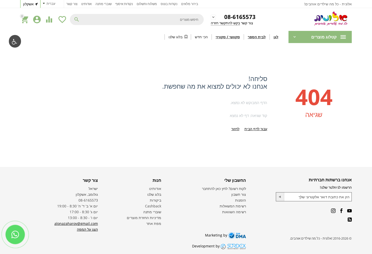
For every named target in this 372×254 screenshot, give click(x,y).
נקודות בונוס (169, 4)
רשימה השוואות (234, 211)
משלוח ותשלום (147, 4)
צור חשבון (238, 194)
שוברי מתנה (103, 4)
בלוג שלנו (175, 36)
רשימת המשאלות (233, 206)
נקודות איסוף (124, 4)
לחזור (235, 128)
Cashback (153, 206)
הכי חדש (201, 36)
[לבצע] (280, 196)
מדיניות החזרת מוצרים (144, 217)
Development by (206, 246)
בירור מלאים (189, 4)
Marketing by (216, 235)
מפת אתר (153, 223)
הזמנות (240, 200)
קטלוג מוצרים (324, 37)
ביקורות (155, 200)
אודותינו (86, 4)
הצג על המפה (87, 229)
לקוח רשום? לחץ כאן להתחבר (224, 188)
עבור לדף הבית (255, 128)
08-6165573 (240, 17)
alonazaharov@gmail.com (76, 223)
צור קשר (71, 4)
